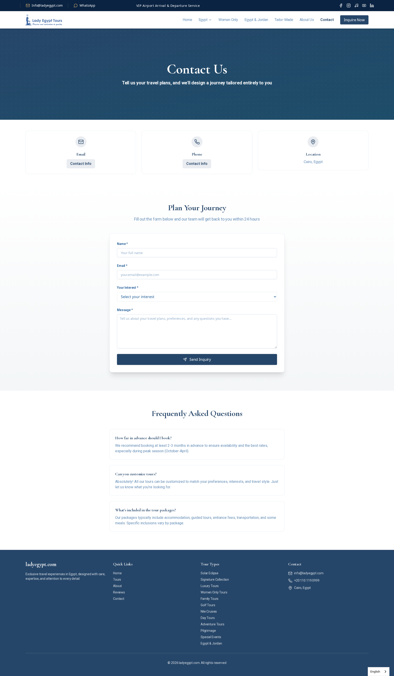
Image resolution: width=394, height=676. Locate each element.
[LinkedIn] (372, 5)
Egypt (203, 20)
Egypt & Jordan (256, 20)
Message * (125, 310)
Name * (122, 244)
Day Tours (208, 618)
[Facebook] (341, 5)
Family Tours (209, 599)
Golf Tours (208, 605)
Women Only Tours (214, 592)
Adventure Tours (212, 624)
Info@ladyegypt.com (47, 5)
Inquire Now (354, 19)
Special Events (211, 637)
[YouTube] (364, 5)
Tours (117, 579)
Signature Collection (215, 579)
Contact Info (80, 163)
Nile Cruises (209, 611)
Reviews (119, 592)
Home (187, 20)
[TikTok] (356, 5)
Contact (327, 20)
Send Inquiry (200, 359)
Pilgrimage (208, 630)
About (117, 586)
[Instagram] (349, 5)
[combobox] (378, 671)
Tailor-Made (284, 20)
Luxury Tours (210, 586)
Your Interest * (127, 287)
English (375, 671)
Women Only (228, 20)
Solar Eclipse (209, 573)
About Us (307, 20)
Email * (122, 266)
